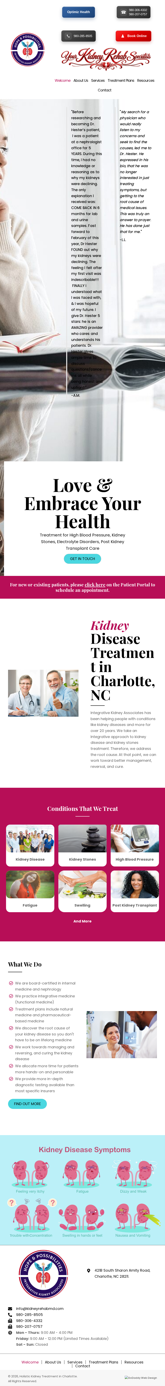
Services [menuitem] (74, 1362)
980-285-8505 (83, 36)
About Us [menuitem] (53, 1362)
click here (95, 585)
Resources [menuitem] (134, 1362)
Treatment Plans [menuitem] (103, 1362)
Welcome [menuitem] (30, 1362)
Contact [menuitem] (82, 1366)
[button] (82, 559)
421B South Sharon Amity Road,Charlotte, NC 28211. (122, 1273)
